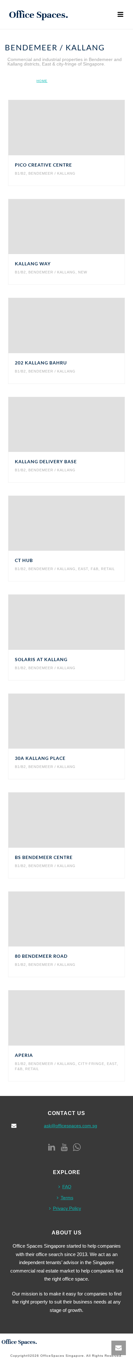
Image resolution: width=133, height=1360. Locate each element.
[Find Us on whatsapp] (77, 1147)
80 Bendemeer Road (41, 956)
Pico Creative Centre (43, 165)
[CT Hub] (80, 523)
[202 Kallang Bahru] (80, 325)
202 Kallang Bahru (41, 362)
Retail (108, 569)
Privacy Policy (67, 1208)
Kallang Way (33, 263)
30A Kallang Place (40, 758)
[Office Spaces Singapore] (19, 1341)
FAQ (66, 1186)
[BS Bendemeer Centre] (80, 820)
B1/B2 (20, 173)
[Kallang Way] (80, 227)
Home (41, 81)
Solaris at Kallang (41, 659)
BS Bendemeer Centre (44, 857)
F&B (94, 569)
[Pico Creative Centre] (80, 127)
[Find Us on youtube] (64, 1147)
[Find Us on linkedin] (52, 1147)
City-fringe (91, 1064)
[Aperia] (80, 1018)
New (82, 272)
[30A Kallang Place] (80, 721)
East (83, 569)
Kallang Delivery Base (46, 461)
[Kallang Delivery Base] (80, 424)
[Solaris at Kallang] (80, 622)
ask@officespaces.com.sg (70, 1125)
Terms (67, 1197)
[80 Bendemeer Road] (80, 919)
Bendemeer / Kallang (52, 173)
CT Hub (24, 560)
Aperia (24, 1055)
